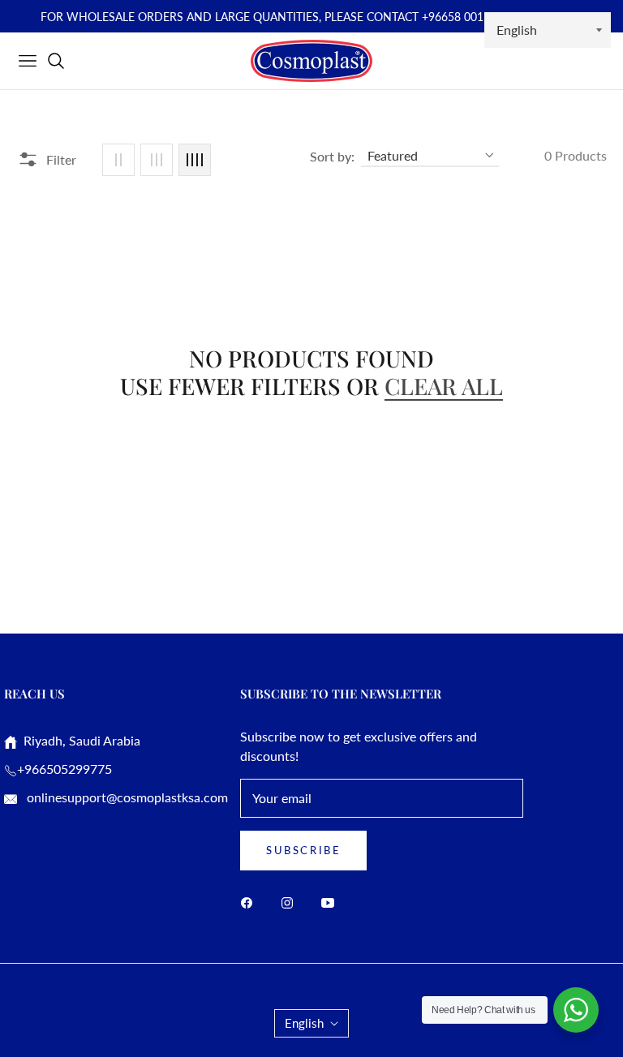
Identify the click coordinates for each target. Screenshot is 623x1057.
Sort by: (332, 156)
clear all (444, 386)
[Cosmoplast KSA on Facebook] (250, 901)
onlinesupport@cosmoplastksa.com (126, 797)
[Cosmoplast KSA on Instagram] (291, 901)
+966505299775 (64, 768)
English (304, 1023)
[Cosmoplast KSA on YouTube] (331, 901)
